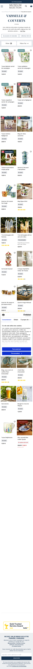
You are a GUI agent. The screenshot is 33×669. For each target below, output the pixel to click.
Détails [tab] (16, 319)
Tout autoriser (16, 349)
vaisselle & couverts (26, 11)
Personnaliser (15, 353)
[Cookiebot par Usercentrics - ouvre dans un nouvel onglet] (23, 315)
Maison (7, 11)
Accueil (3, 11)
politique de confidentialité (19, 666)
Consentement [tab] (6, 319)
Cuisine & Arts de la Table (15, 11)
